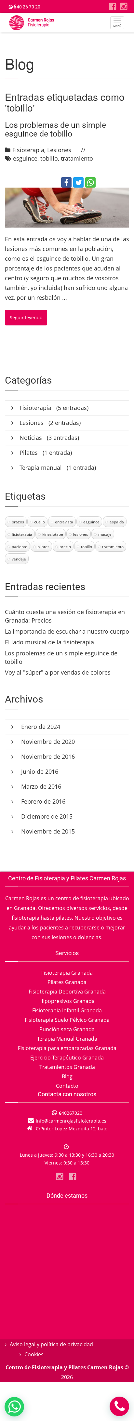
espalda (117, 522)
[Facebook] (112, 6)
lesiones (80, 534)
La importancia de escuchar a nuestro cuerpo (67, 631)
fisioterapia (22, 534)
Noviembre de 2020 (47, 741)
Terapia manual (41, 467)
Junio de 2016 (39, 771)
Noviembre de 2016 (47, 756)
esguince (25, 158)
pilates (43, 546)
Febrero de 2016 (42, 801)
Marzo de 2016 (40, 786)
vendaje (19, 559)
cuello (39, 522)
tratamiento (77, 158)
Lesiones (59, 150)
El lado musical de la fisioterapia (49, 642)
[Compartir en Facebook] (66, 182)
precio (65, 546)
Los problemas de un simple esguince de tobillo (55, 129)
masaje (105, 534)
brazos (18, 522)
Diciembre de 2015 (46, 816)
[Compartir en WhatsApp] (90, 182)
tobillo (49, 158)
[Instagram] (123, 6)
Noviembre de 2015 (47, 831)
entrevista (64, 522)
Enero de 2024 (40, 726)
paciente (19, 546)
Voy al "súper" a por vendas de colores (58, 672)
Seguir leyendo (26, 317)
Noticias (31, 437)
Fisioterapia (28, 150)
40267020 (70, 1113)
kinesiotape (52, 534)
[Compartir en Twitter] (78, 182)
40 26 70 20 (26, 6)
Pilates (29, 452)
